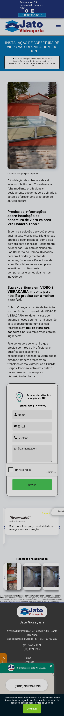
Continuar (32, 708)
